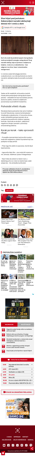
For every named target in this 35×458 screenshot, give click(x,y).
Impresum (17, 437)
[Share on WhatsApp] (14, 185)
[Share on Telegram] (8, 185)
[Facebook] (8, 445)
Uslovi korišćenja (19, 440)
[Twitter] (17, 445)
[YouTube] (4, 445)
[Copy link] (2, 185)
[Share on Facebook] (5, 185)
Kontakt (25, 437)
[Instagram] (13, 445)
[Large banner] (17, 11)
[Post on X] (11, 185)
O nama (9, 437)
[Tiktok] (26, 445)
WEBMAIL (31, 440)
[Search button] (30, 2)
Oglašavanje (6, 440)
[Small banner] (17, 308)
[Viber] (31, 445)
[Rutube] (22, 445)
